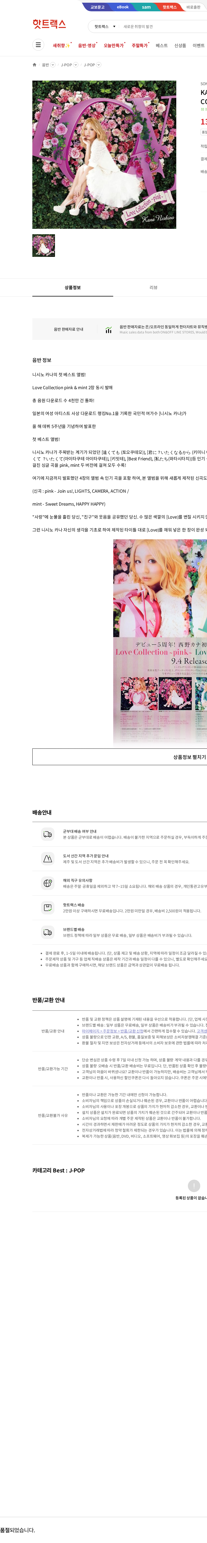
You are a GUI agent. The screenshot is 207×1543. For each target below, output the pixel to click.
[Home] (34, 65)
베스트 (162, 45)
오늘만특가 (114, 45)
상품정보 (73, 287)
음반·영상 (86, 45)
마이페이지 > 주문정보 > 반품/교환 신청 (112, 1031)
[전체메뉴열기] (38, 45)
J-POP (66, 64)
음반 (45, 64)
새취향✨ (61, 45)
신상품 (180, 45)
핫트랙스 (101, 26)
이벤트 (199, 45)
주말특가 (140, 45)
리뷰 (154, 287)
